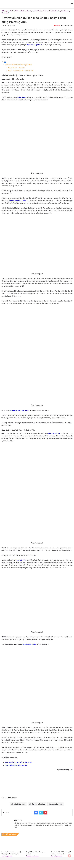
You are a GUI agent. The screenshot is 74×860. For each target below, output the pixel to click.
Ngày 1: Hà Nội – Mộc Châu (16, 67)
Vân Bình (18, 820)
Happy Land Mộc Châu (17, 200)
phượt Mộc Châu (56, 804)
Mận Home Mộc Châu (34, 45)
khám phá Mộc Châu (37, 804)
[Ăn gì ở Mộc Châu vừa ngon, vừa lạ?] (37, 844)
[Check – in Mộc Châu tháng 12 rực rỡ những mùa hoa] (62, 844)
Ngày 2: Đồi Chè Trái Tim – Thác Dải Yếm (20, 70)
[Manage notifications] (69, 855)
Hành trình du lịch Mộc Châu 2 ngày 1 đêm (18, 65)
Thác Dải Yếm (21, 560)
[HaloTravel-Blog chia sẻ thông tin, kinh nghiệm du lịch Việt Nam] (37, 4)
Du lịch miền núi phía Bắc (29, 11)
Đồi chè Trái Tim (54, 433)
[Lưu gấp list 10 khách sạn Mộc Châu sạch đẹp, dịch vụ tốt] (12, 844)
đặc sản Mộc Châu (29, 644)
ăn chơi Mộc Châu (18, 804)
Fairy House (21, 97)
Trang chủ (6, 11)
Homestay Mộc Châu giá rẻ (19, 410)
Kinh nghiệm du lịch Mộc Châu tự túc (18, 762)
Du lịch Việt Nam (15, 11)
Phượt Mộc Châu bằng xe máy (16, 765)
